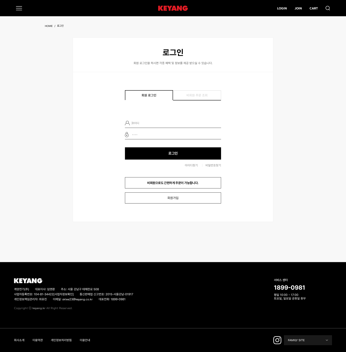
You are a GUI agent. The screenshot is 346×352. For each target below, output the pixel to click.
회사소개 (19, 340)
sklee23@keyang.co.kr (77, 299)
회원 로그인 (149, 95)
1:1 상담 (279, 304)
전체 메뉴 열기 (19, 8)
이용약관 (37, 340)
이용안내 (85, 340)
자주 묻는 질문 (296, 304)
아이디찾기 (191, 165)
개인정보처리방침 (61, 340)
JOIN (298, 8)
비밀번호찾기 (213, 165)
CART (314, 8)
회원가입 (173, 198)
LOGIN (282, 8)
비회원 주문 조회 (197, 95)
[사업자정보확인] (63, 294)
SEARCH (328, 8)
